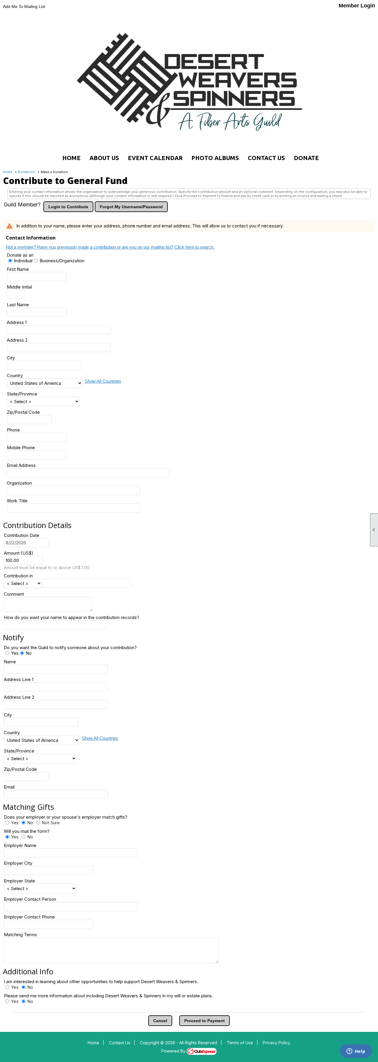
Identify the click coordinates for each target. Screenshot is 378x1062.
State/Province (22, 394)
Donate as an (20, 255)
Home (71, 157)
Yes (15, 653)
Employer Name (20, 845)
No (29, 653)
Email (9, 787)
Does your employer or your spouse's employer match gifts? (68, 817)
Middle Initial (19, 287)
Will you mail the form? (29, 831)
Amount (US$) (18, 553)
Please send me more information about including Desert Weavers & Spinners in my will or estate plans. (108, 996)
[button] (160, 1020)
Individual (23, 260)
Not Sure (51, 822)
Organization (19, 483)
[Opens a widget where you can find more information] (356, 1051)
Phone (13, 430)
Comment (14, 594)
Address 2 (17, 340)
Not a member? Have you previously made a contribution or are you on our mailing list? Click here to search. (110, 247)
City (11, 358)
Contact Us (266, 157)
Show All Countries (103, 381)
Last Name (18, 304)
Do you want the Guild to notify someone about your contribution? (70, 647)
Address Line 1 (18, 679)
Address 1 (17, 322)
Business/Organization (62, 260)
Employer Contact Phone (29, 917)
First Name (18, 269)
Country (15, 375)
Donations (26, 172)
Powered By (174, 1050)
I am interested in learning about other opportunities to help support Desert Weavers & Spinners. (101, 981)
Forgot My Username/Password (131, 206)
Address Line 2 (19, 697)
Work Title (17, 501)
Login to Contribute (68, 206)
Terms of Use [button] (240, 1042)
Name (10, 661)
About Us (104, 157)
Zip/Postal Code (23, 412)
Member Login (357, 6)
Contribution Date (21, 535)
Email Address (21, 465)
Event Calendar (155, 157)
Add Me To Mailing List (24, 6)
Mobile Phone (21, 447)
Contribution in (18, 576)
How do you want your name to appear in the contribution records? (71, 617)
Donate (306, 157)
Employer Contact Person (30, 899)
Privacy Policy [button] (276, 1042)
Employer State (19, 881)
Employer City (18, 863)
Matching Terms (20, 934)
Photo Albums (215, 157)
